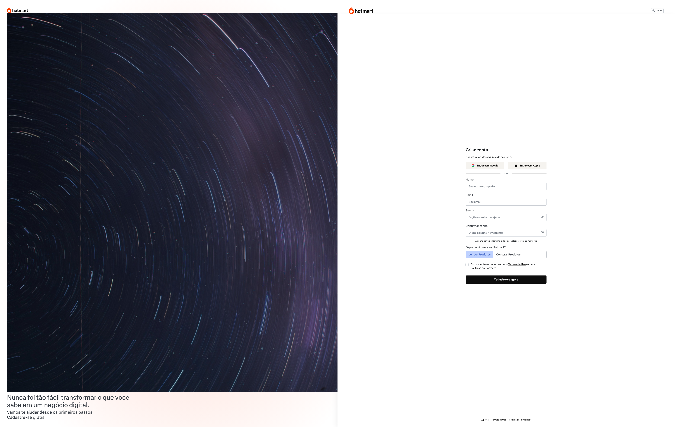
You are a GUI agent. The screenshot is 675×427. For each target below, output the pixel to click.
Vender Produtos (480, 254)
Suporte (485, 420)
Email (469, 195)
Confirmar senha (477, 226)
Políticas (476, 268)
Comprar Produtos (508, 254)
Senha (470, 210)
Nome (470, 179)
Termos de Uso (517, 264)
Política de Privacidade (520, 420)
